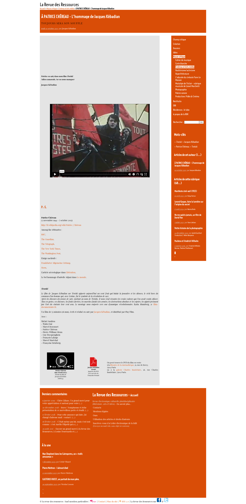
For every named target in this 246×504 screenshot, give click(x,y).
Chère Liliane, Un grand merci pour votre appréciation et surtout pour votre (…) (66, 402)
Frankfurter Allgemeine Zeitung (55, 263)
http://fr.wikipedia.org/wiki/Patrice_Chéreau (61, 225)
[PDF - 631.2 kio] (93, 365)
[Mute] (68, 366)
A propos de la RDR (180, 114)
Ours (95, 415)
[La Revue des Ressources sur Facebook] (159, 501)
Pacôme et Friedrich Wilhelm (186, 241)
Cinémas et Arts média (66, 8)
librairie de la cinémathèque (122, 365)
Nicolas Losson (67, 484)
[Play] (60, 361)
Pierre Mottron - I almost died (55, 468)
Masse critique (52, 8)
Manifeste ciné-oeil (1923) (186, 191)
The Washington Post (50, 253)
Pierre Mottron (67, 473)
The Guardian (47, 239)
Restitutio (177, 101)
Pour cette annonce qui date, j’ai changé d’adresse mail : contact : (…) (64, 416)
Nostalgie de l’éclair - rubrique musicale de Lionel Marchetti (188, 85)
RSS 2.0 (125, 501)
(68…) (178, 183)
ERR (174, 105)
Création (176, 44)
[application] (60, 360)
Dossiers (176, 48)
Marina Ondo (191, 209)
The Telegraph (47, 244)
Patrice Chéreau (182, 146)
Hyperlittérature (182, 73)
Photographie (181, 89)
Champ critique (179, 39)
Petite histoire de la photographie (189, 228)
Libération (70, 272)
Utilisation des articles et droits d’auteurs (111, 419)
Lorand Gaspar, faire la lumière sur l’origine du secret (189, 203)
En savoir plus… (124, 404)
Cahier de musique (183, 60)
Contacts (97, 407)
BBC (43, 234)
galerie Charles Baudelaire (128, 370)
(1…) (198, 155)
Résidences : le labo (181, 109)
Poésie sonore (181, 93)
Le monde (81, 277)
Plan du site (112, 501)
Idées (175, 52)
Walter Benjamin (189, 235)
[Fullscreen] (71, 366)
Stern (43, 267)
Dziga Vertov (192, 196)
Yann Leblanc (192, 222)
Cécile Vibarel (65, 462)
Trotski (194, 146)
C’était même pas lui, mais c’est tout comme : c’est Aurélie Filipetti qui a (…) (66, 423)
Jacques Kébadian (69, 28)
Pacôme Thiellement (186, 248)
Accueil (42, 8)
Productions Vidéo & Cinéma (187, 96)
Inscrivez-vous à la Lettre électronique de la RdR (115, 423)
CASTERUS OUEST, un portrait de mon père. (60, 479)
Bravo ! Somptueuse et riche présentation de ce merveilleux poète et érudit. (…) (65, 409)
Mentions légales (100, 411)
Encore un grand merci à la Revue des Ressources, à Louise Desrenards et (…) (66, 430)
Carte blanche (181, 63)
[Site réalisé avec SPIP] (93, 501)
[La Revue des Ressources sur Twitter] (166, 501)
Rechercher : (178, 122)
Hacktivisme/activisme (185, 70)
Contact (101, 501)
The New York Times (50, 248)
